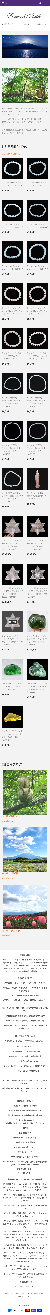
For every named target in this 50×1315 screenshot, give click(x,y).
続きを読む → (7, 821)
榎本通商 (25, 1305)
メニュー (8, 3)
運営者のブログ (24, 1296)
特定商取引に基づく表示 (14, 1294)
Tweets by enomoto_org (23, 1287)
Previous (3, 46)
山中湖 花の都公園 (11, 931)
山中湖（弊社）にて (11, 816)
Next (46, 46)
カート (45, 3)
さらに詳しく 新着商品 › (11, 154)
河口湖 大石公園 (10, 873)
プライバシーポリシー (34, 1294)
